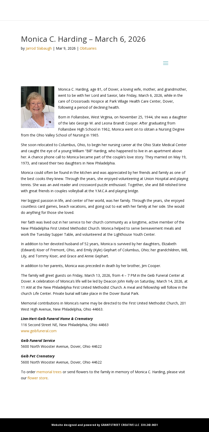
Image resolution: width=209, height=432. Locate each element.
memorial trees (49, 371)
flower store (38, 377)
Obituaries (88, 48)
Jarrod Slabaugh (39, 48)
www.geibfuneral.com (39, 330)
